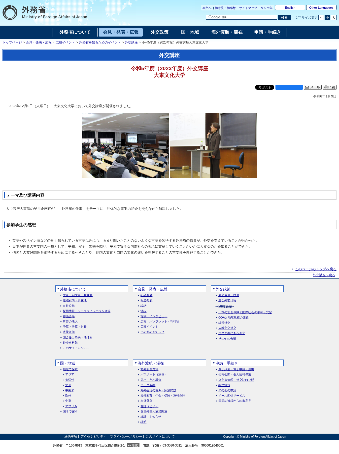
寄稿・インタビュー (153, 316)
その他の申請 (227, 390)
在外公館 (69, 306)
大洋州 (69, 380)
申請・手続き (227, 363)
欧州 (68, 395)
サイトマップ (248, 8)
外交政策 (223, 289)
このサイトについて (76, 348)
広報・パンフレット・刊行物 (159, 321)
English (290, 7)
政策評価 (69, 332)
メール (315, 87)
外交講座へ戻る (324, 275)
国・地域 (67, 363)
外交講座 (131, 42)
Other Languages (321, 7)
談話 (143, 306)
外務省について (73, 289)
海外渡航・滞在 (151, 363)
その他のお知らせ (152, 332)
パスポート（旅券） (153, 374)
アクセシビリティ (93, 436)
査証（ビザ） (149, 406)
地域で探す (70, 369)
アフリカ (71, 406)
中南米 (69, 390)
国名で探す (70, 411)
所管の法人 (70, 321)
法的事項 (70, 436)
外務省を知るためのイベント (100, 42)
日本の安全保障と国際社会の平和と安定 (245, 312)
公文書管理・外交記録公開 (236, 380)
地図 (135, 445)
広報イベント (65, 42)
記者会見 (146, 295)
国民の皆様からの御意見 (234, 401)
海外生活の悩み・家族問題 (158, 390)
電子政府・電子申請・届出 (236, 369)
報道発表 (146, 300)
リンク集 (266, 8)
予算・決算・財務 (75, 326)
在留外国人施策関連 (153, 411)
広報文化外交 (227, 328)
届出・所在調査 (150, 380)
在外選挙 (146, 401)
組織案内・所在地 (75, 300)
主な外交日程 (227, 300)
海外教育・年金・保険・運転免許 (162, 395)
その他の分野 (227, 338)
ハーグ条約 (147, 385)
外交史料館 (70, 342)
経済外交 (224, 322)
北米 (68, 385)
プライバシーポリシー (126, 436)
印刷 (331, 87)
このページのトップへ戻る (316, 269)
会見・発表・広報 (39, 42)
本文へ (207, 8)
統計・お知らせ (150, 416)
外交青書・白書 (228, 295)
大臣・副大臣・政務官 (78, 295)
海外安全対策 (149, 369)
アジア (69, 374)
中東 (68, 401)
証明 (143, 422)
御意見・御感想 (225, 8)
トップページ (12, 42)
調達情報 (224, 385)
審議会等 (69, 316)
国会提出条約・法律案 (78, 337)
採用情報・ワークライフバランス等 (86, 311)
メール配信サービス (231, 395)
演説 (143, 311)
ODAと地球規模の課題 (233, 317)
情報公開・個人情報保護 (234, 374)
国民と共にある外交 (231, 333)
